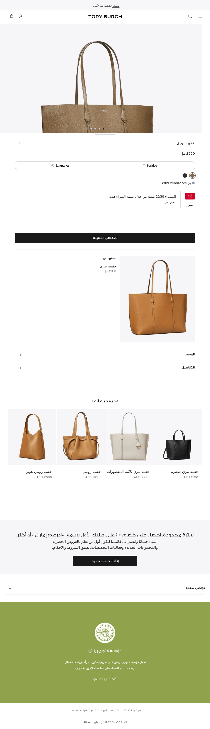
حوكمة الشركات (131, 710)
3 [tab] (95, 128)
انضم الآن (170, 202)
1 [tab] (103, 128)
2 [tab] (99, 128)
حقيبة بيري (108, 266)
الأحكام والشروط (109, 710)
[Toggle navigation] (200, 16)
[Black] (184, 176)
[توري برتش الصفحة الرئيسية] (105, 17)
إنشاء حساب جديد (105, 561)
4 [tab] (91, 128)
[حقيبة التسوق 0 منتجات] (13, 17)
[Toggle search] (190, 17)
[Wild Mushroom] (192, 176)
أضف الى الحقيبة (105, 238)
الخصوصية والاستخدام (85, 710)
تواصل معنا (195, 588)
